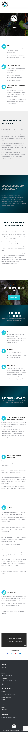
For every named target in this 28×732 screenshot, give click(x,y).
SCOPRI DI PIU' (14, 297)
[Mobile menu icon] (25, 3)
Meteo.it (3, 707)
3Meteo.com (4, 709)
